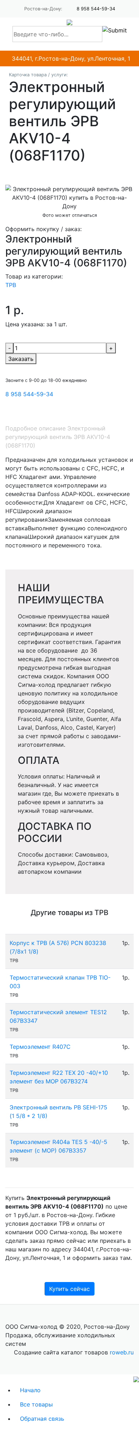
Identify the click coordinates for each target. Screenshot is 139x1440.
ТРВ (10, 284)
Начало (30, 1390)
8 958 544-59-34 (96, 8)
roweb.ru (122, 1352)
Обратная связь (42, 1418)
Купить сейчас (69, 1288)
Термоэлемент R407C (40, 1046)
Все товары (36, 1404)
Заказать (21, 358)
